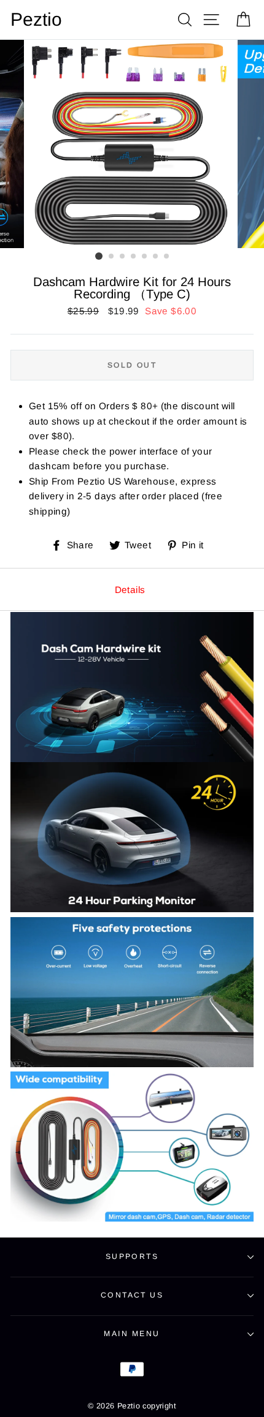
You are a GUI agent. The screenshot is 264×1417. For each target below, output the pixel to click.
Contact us (132, 1295)
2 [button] (112, 257)
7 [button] (167, 257)
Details (130, 589)
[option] (132, 144)
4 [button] (134, 257)
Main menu (132, 1333)
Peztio (36, 19)
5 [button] (145, 257)
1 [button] (99, 256)
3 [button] (123, 257)
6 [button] (156, 257)
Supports (132, 1256)
